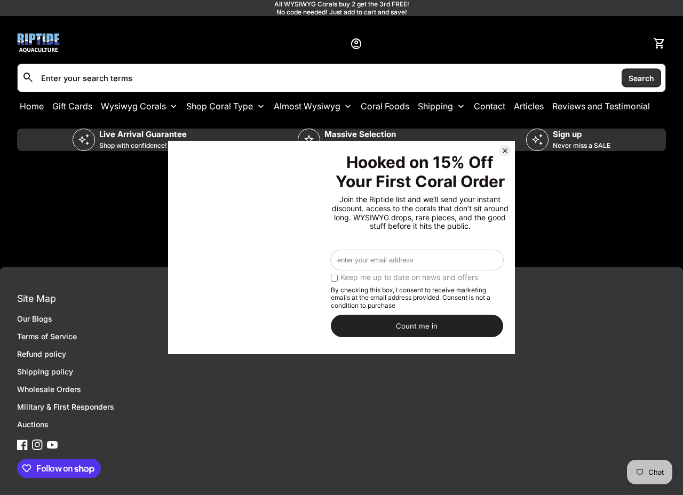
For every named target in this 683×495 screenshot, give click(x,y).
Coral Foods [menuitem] (385, 106)
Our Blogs (34, 318)
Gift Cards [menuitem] (72, 106)
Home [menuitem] (32, 106)
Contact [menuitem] (489, 106)
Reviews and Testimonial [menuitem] (601, 106)
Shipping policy (45, 371)
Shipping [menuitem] (435, 106)
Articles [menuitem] (529, 106)
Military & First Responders (65, 406)
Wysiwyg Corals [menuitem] (133, 106)
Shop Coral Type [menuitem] (219, 106)
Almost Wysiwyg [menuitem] (307, 106)
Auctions (33, 424)
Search (641, 77)
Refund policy (41, 353)
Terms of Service (47, 336)
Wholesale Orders (49, 389)
